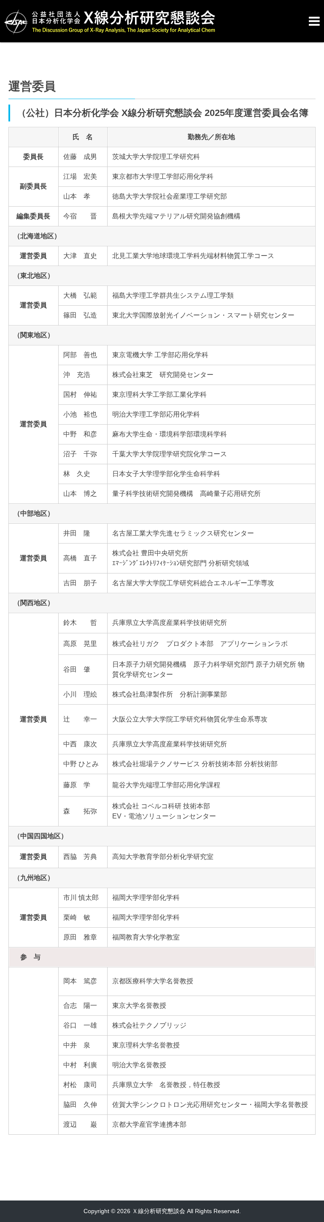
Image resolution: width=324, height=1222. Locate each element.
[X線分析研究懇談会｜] (153, 17)
